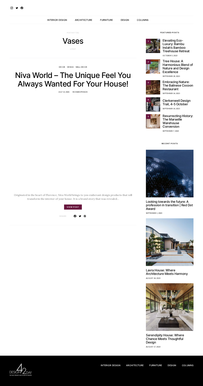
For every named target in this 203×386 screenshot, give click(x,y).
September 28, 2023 (171, 76)
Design (125, 20)
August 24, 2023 (153, 278)
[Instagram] (12, 8)
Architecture (83, 20)
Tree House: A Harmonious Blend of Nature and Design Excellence (178, 66)
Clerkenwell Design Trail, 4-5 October (176, 102)
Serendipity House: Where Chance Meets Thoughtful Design (165, 338)
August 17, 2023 (153, 347)
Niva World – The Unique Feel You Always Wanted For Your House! (73, 79)
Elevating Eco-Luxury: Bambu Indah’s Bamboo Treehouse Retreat (176, 46)
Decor (62, 67)
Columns (142, 20)
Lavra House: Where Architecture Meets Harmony (167, 272)
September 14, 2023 (171, 93)
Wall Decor (81, 67)
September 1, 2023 (154, 213)
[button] (192, 20)
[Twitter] (17, 8)
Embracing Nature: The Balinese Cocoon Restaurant (178, 85)
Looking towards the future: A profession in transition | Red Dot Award (169, 205)
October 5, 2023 (170, 55)
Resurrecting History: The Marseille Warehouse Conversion (178, 121)
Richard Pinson (80, 92)
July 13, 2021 (64, 92)
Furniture (106, 20)
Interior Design (57, 20)
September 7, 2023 (171, 131)
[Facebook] (22, 8)
